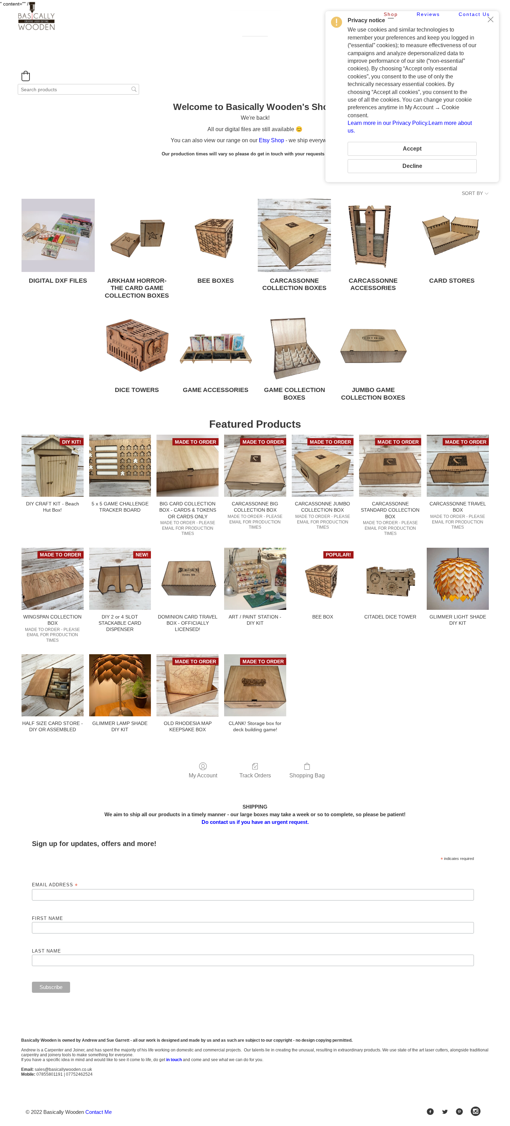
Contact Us (474, 14)
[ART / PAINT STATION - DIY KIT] (255, 579)
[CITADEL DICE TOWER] (390, 579)
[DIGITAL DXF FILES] (58, 235)
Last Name (46, 951)
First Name (47, 918)
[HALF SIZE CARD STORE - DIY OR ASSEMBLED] (53, 685)
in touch (174, 1059)
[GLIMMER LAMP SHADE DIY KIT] (120, 685)
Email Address (55, 885)
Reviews (428, 14)
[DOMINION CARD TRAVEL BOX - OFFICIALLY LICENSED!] (187, 579)
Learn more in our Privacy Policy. (388, 123)
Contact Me (98, 1112)
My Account (203, 775)
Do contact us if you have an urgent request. (255, 822)
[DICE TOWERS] (136, 345)
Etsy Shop (271, 140)
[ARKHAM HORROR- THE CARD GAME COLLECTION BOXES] (136, 235)
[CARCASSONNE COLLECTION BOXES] (294, 235)
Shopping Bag (307, 775)
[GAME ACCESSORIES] (215, 345)
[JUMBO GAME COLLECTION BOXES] (373, 345)
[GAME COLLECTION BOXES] (294, 345)
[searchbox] (78, 89)
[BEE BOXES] (215, 235)
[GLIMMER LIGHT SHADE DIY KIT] (458, 579)
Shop (391, 14)
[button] (26, 76)
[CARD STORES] (451, 235)
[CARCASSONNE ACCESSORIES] (373, 235)
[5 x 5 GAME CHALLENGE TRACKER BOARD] (120, 466)
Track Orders (255, 775)
